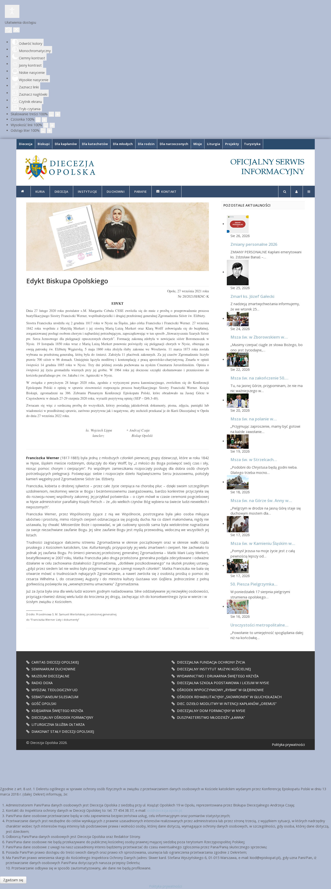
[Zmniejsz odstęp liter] (43, 130)
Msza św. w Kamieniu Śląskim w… (262, 543)
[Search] (284, 191)
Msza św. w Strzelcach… (253, 459)
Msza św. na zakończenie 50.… (259, 378)
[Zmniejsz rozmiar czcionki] (38, 119)
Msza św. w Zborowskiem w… (259, 337)
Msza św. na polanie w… (253, 419)
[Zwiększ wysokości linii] (52, 125)
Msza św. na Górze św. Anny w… (261, 500)
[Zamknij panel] (16, 29)
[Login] (297, 191)
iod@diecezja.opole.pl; (164, 810)
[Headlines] (60, 167)
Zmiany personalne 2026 (253, 244)
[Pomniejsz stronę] (51, 114)
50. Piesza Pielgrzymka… (253, 584)
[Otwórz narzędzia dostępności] (12, 11)
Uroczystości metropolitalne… (259, 625)
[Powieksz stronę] (57, 114)
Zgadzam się (13, 880)
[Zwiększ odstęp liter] (49, 130)
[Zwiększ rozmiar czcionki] (44, 119)
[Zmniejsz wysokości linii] (45, 125)
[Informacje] (23, 191)
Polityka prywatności (288, 744)
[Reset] (8, 30)
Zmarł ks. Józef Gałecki (252, 296)
